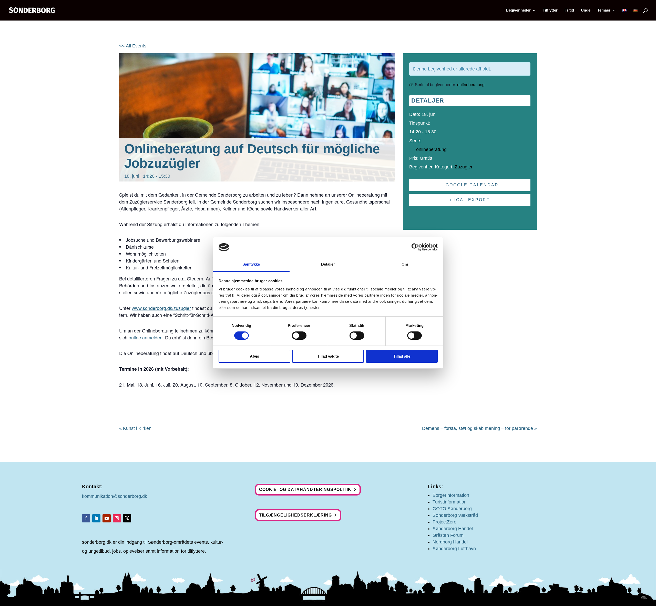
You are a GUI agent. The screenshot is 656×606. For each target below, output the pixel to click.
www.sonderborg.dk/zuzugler (161, 308)
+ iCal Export (469, 200)
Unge (585, 10)
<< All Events (132, 45)
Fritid (569, 10)
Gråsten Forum (448, 535)
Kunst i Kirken (135, 428)
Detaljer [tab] (328, 264)
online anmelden (145, 337)
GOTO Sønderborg (452, 508)
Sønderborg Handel (453, 528)
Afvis (254, 356)
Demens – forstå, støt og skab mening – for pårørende (479, 428)
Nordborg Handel (450, 541)
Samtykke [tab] (251, 264)
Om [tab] (405, 264)
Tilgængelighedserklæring (295, 515)
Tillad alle (401, 356)
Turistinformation (450, 501)
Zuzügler (464, 166)
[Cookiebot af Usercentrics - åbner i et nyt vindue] (415, 247)
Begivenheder (518, 10)
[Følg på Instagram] (117, 518)
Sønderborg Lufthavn (454, 548)
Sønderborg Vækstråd (455, 515)
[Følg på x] (127, 518)
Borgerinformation (451, 495)
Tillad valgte (328, 356)
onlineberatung (431, 149)
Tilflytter (550, 10)
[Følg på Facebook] (86, 518)
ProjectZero (444, 521)
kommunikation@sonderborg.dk (114, 496)
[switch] (299, 335)
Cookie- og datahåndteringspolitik (305, 489)
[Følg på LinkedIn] (96, 518)
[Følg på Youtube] (106, 518)
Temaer (603, 10)
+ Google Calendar (470, 185)
